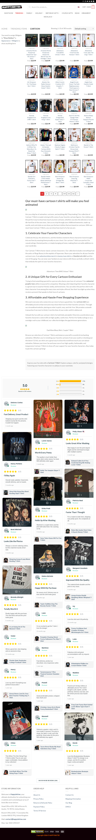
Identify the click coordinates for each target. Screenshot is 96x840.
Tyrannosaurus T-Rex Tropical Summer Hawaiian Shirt (49, 674)
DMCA (68, 807)
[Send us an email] (89, 1)
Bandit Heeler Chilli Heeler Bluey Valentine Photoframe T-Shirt (46, 180)
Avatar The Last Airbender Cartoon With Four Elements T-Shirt (45, 149)
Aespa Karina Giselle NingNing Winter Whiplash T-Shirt (81, 597)
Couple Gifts (67, 13)
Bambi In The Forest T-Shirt (88, 146)
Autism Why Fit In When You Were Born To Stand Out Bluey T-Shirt (31, 149)
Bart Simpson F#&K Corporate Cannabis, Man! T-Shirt (88, 180)
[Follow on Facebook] (83, 1)
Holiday (38, 13)
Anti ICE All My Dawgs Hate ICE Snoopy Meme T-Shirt (74, 118)
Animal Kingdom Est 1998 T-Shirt (31, 117)
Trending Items (18, 29)
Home (4, 29)
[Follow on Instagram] (85, 1)
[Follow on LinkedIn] (93, 1)
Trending (19, 13)
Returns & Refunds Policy (42, 803)
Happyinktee (15, 794)
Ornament (86, 13)
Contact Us (69, 795)
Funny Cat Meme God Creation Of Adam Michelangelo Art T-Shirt (79, 630)
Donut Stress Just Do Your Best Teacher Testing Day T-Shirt (19, 695)
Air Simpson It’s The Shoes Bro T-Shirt (31, 84)
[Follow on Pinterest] (91, 1)
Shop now (8, 13)
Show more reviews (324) (48, 780)
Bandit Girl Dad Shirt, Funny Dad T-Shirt (31, 179)
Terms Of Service (39, 811)
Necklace (48, 17)
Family (29, 13)
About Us (36, 795)
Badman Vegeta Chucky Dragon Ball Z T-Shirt (60, 147)
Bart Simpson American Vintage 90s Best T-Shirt (60, 179)
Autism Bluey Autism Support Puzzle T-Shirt (88, 118)
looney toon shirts (64, 256)
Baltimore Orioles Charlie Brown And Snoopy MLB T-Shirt (74, 149)
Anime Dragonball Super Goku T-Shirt (60, 118)
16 (73, 194)
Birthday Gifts (52, 13)
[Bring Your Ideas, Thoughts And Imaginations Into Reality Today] (11, 7)
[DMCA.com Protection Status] (37, 831)
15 (69, 194)
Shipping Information (73, 799)
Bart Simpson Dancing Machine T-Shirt (74, 179)
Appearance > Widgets (9, 41)
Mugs (77, 13)
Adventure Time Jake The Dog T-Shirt (88, 52)
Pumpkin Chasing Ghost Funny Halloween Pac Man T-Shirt (50, 639)
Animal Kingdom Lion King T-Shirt (46, 117)
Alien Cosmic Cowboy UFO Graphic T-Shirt (60, 85)
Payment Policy (39, 807)
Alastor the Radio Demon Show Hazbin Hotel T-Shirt (45, 85)
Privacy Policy (38, 799)
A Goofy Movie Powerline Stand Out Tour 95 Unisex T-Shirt (32, 54)
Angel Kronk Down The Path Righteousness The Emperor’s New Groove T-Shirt (74, 87)
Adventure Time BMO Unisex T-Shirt (60, 52)
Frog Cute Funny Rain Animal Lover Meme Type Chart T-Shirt (81, 706)
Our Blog (68, 803)
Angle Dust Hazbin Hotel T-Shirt (88, 84)
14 (64, 194)
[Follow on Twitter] (87, 1)
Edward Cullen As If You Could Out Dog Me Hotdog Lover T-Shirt (80, 463)
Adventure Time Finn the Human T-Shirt (74, 52)
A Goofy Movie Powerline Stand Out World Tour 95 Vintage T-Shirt (46, 54)
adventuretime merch (48, 256)
